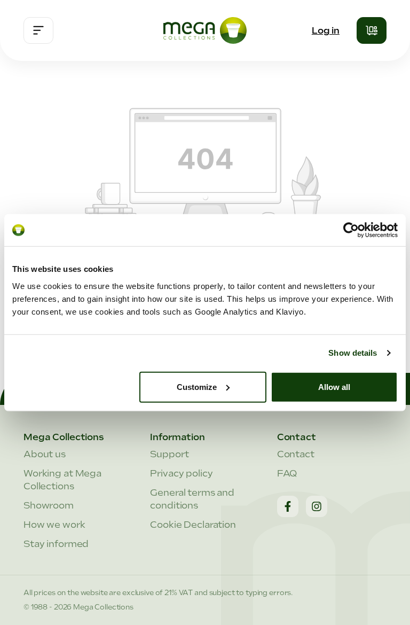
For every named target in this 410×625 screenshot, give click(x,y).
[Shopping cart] (372, 30)
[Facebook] (287, 506)
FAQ (287, 473)
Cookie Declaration (193, 524)
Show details (352, 352)
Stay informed (56, 543)
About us (44, 454)
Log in (326, 30)
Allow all (334, 386)
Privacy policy (181, 473)
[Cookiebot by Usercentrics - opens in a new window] (351, 230)
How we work (54, 524)
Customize (197, 386)
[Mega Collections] (204, 30)
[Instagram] (316, 506)
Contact (295, 454)
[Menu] (38, 30)
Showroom (48, 505)
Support (169, 454)
